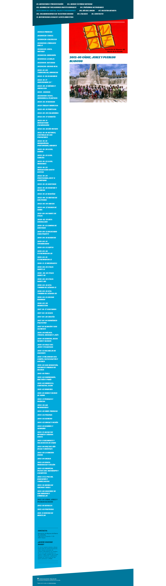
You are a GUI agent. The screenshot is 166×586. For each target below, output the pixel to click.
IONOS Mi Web (52, 583)
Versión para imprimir (44, 578)
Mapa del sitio (53, 578)
